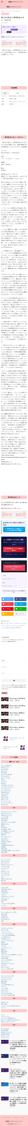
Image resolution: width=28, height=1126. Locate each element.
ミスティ (3, 986)
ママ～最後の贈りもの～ (7, 984)
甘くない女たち (5, 776)
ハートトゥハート (6, 931)
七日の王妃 (4, 916)
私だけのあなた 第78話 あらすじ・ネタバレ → (14, 568)
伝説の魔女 (4, 900)
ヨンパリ (3, 1007)
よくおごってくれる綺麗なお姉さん (10, 1006)
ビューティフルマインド (7, 940)
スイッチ (3, 870)
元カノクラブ (4, 992)
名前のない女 (4, 917)
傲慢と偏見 (4, 852)
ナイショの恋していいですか (9, 912)
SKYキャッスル (5, 871)
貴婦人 (3, 825)
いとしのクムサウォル (7, 787)
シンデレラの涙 (5, 866)
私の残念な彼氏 (5, 1034)
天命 (2, 901)
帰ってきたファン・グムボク (9, 811)
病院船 (3, 942)
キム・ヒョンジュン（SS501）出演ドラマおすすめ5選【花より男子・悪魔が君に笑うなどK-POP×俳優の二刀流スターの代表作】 (18, 1073)
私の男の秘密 (4, 1030)
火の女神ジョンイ (6, 938)
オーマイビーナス (6, 801)
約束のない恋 (4, 1002)
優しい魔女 (4, 1004)
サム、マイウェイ (6, 859)
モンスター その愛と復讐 (8, 995)
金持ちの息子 (4, 818)
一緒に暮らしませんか (7, 785)
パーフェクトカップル (7, 933)
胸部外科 (3, 834)
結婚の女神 (4, 848)
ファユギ (3, 946)
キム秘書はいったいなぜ (7, 831)
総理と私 (3, 880)
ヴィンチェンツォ (6, 788)
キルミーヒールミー (6, 836)
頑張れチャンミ (5, 824)
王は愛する (4, 795)
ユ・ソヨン (3, 627)
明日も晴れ (4, 772)
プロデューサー (5, 956)
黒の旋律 (3, 843)
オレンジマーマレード (7, 803)
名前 (3, 660)
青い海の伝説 (4, 769)
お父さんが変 (4, 797)
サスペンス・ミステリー (14, 623)
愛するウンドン (5, 767)
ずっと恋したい (5, 873)
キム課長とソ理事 (6, 829)
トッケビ (3, 905)
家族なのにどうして (6, 815)
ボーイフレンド (5, 961)
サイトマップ (23, 1117)
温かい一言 (4, 771)
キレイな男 (4, 838)
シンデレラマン (5, 868)
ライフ (3, 1014)
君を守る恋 (4, 827)
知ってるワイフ (5, 863)
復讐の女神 (4, 951)
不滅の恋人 (4, 953)
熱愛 (2, 921)
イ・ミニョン (5, 623)
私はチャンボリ (5, 1036)
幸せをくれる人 (5, 861)
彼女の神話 (4, 820)
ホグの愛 (3, 965)
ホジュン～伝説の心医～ (7, 969)
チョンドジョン (5, 898)
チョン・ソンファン (5, 625)
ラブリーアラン (5, 1016)
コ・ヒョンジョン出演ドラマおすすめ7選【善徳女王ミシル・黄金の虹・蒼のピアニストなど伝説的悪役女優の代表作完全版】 (18, 1044)
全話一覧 (9, 32)
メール (4, 667)
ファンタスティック (6, 947)
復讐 (8, 627)
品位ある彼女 (4, 944)
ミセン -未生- (4, 988)
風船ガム (3, 949)
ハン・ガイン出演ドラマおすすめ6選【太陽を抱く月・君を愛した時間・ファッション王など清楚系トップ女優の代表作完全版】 (18, 1101)
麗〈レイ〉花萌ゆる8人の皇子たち (10, 1020)
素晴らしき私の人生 (6, 879)
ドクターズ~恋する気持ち (8, 903)
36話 (4, 29)
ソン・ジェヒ (23, 623)
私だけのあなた (5, 621)
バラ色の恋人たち (6, 937)
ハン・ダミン (13, 625)
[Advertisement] (14, 71)
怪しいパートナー (6, 778)
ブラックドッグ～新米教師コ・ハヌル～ (12, 954)
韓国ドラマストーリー (16, 2)
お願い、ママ (4, 799)
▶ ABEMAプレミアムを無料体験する (14, 549)
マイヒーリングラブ (6, 977)
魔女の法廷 (4, 981)
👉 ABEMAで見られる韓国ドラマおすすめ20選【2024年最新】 (14, 529)
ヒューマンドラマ (21, 625)
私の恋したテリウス (6, 1032)
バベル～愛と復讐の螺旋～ (8, 935)
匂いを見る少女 (5, 919)
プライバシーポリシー (6, 1117)
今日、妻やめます (6, 833)
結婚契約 (3, 847)
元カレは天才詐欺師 (6, 993)
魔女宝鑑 (3, 983)
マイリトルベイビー (6, 979)
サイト (3, 673)
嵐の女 (3, 780)
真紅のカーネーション (7, 864)
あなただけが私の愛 (6, 774)
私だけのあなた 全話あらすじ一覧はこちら (14, 36)
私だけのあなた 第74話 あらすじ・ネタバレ (7, 43)
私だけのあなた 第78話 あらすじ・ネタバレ (21, 43)
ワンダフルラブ (5, 1037)
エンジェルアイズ (6, 790)
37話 (8, 29)
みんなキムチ (4, 990)
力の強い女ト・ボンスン (7, 896)
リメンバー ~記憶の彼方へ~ (8, 1018)
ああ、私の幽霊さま (6, 765)
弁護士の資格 (4, 958)
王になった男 (4, 794)
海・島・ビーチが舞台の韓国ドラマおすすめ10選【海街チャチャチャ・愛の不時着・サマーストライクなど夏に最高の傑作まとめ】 (18, 1087)
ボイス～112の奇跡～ (7, 960)
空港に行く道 (4, 840)
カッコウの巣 (4, 817)
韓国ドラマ (19, 627)
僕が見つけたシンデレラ (7, 963)
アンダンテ (4, 781)
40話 (4, 32)
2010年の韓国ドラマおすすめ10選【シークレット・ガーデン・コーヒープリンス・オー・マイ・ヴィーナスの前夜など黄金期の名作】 (18, 1058)
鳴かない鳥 (4, 914)
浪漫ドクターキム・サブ (7, 1021)
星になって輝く (5, 967)
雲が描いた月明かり (6, 841)
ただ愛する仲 (4, 893)
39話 (20, 29)
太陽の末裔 (4, 891)
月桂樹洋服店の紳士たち (7, 845)
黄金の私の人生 (5, 792)
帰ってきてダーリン (6, 813)
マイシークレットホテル (7, 976)
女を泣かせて (4, 804)
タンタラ (3, 894)
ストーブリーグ (5, 875)
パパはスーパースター (7, 928)
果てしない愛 (4, 930)
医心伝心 (3, 783)
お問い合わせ (16, 1117)
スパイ (3, 877)
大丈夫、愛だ (4, 887)
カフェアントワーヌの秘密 (8, 822)
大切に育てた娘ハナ (6, 889)
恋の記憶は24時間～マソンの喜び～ (10, 850)
